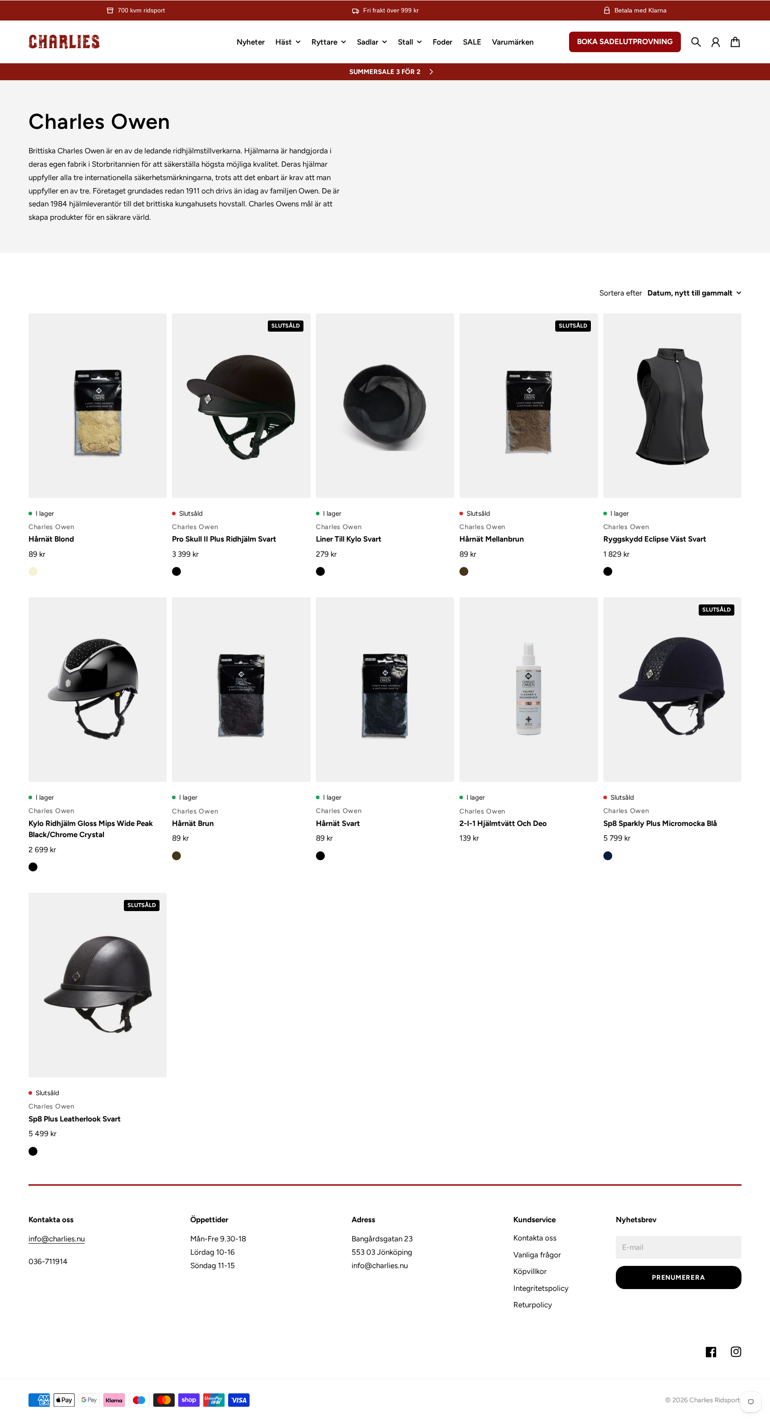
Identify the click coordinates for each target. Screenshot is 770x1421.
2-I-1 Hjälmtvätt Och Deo (503, 823)
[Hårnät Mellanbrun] (528, 405)
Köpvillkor (530, 1271)
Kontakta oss (535, 1237)
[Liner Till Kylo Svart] (385, 405)
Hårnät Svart (338, 823)
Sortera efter (620, 292)
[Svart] (176, 571)
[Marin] (608, 856)
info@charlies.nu (57, 1238)
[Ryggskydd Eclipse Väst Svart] (672, 405)
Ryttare (324, 42)
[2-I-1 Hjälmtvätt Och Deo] (528, 689)
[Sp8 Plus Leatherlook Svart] (98, 985)
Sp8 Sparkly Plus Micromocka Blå (660, 823)
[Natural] (33, 571)
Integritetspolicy (541, 1288)
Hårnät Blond (51, 538)
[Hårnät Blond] (98, 405)
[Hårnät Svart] (385, 689)
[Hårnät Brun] (241, 689)
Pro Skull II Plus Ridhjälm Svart (224, 538)
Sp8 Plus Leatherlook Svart (75, 1118)
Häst (283, 42)
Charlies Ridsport (714, 1400)
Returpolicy (532, 1304)
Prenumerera (678, 1277)
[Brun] (464, 571)
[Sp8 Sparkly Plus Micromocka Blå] (672, 689)
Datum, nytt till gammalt (690, 292)
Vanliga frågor (537, 1254)
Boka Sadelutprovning (625, 41)
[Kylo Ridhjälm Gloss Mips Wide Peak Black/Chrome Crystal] (98, 689)
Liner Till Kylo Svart (348, 538)
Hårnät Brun (193, 823)
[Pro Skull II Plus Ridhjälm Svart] (241, 405)
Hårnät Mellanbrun (491, 538)
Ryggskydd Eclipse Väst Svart (654, 538)
